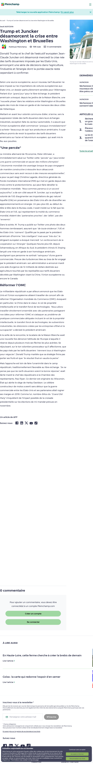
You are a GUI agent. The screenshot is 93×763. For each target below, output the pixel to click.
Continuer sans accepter (77, 749)
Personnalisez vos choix (77, 758)
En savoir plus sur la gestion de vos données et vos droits (21, 731)
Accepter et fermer (77, 754)
